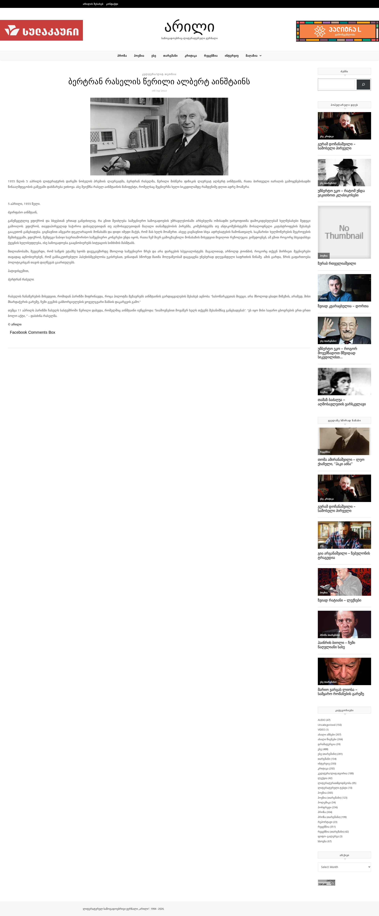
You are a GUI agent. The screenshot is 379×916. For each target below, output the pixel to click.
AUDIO (322, 720)
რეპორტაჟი (325, 822)
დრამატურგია (327, 744)
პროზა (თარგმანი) (329, 817)
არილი (189, 25)
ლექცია (322, 778)
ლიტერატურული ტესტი (332, 788)
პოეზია (139, 55)
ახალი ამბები (326, 734)
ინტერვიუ (232, 55)
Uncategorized (326, 725)
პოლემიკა (324, 802)
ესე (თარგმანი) (327, 754)
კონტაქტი (112, 3)
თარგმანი (170, 55)
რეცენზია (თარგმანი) (331, 831)
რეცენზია (211, 55)
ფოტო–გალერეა (328, 836)
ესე (153, 55)
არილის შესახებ (93, 3)
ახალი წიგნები (327, 739)
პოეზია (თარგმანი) (329, 797)
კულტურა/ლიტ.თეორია (159, 74)
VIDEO (321, 729)
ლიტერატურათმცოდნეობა (334, 783)
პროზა (122, 55)
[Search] (363, 85)
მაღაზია (252, 55)
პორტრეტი (324, 807)
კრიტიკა (191, 55)
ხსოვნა (322, 841)
